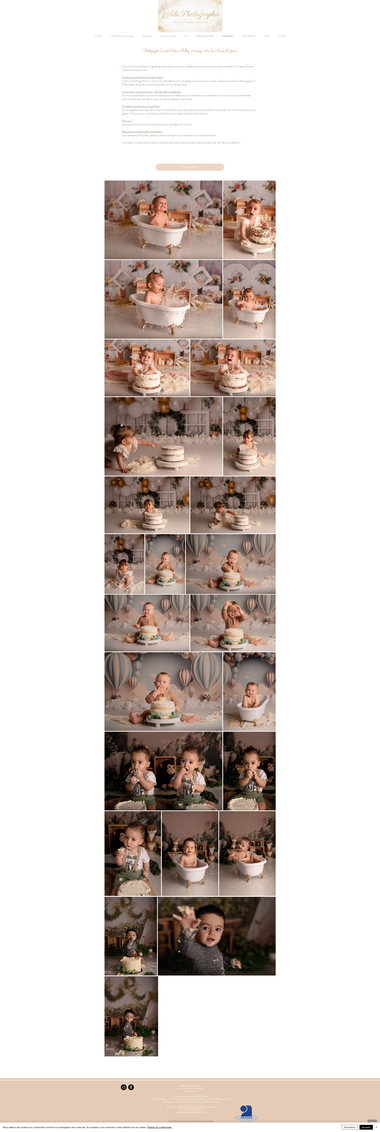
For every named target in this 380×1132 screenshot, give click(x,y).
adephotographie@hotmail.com (191, 1112)
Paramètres (349, 1127)
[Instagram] (124, 1087)
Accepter (366, 1127)
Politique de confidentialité (159, 1127)
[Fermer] (376, 1127)
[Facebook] (131, 1087)
